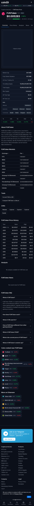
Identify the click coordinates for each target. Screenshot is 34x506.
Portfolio (20, 465)
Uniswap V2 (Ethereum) (9, 185)
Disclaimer (21, 484)
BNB (4, 461)
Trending (20, 456)
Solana (4, 463)
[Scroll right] (32, 6)
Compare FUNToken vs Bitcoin (10, 200)
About (3, 481)
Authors (3, 484)
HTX (3, 156)
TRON (4, 472)
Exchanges (21, 451)
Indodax (4, 188)
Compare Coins (22, 472)
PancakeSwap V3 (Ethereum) (10, 181)
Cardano (5, 474)
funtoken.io (28, 105)
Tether (5, 458)
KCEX (3, 172)
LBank (4, 169)
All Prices (3, 449)
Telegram (22, 112)
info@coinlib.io (17, 499)
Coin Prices (21, 449)
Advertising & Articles (7, 486)
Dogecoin (6, 470)
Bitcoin (4, 454)
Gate (3, 163)
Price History (13, 25)
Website (4, 209)
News (27, 25)
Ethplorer (28, 109)
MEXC (3, 159)
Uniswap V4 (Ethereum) (9, 175)
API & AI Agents (22, 470)
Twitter (16, 112)
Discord (29, 112)
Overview (5, 25)
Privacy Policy (22, 481)
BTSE (3, 178)
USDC (4, 465)
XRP (4, 468)
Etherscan (15, 109)
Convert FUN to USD (8, 197)
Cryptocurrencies (6, 9)
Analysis (21, 25)
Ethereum (5, 456)
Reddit (11, 112)
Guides (20, 463)
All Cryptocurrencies (6, 451)
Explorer (12, 209)
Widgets (20, 468)
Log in (3, 488)
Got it (29, 496)
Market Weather (22, 454)
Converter (21, 474)
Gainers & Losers (22, 458)
